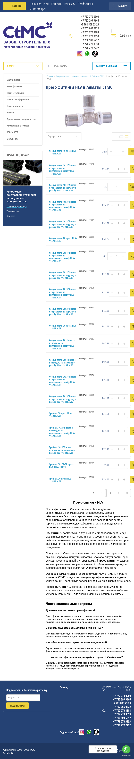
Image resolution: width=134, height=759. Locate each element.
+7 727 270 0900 (90, 16)
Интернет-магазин (62, 76)
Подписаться (17, 705)
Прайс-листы (85, 3)
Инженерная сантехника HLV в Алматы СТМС (87, 76)
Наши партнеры (39, 3)
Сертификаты (13, 79)
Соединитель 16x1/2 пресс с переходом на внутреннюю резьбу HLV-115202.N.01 (62, 169)
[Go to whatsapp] (126, 749)
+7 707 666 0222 (90, 28)
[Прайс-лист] (127, 136)
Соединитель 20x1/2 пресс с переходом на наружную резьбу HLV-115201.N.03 (62, 275)
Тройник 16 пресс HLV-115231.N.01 (60, 414)
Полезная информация (18, 99)
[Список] (121, 136)
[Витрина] (115, 136)
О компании (12, 138)
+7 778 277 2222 (90, 48)
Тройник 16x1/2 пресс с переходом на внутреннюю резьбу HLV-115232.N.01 (62, 432)
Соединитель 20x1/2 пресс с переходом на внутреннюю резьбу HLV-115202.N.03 (62, 257)
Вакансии (69, 3)
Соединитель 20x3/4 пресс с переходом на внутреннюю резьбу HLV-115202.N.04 (62, 293)
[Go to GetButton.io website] (126, 756)
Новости (11, 112)
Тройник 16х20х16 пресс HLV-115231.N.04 (61, 465)
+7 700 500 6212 (90, 40)
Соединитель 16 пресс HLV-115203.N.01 (63, 152)
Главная (50, 76)
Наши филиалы (14, 86)
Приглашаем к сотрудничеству (21, 119)
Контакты (56, 3)
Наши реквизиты (15, 106)
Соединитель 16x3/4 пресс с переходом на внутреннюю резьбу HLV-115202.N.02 (62, 206)
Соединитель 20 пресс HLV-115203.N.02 (63, 239)
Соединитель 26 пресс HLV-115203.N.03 (63, 327)
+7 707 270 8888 (90, 32)
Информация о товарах (18, 125)
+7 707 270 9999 (90, 36)
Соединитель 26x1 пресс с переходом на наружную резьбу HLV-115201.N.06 (62, 362)
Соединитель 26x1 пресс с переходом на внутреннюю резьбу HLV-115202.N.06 (62, 344)
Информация (38, 8)
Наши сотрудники (15, 92)
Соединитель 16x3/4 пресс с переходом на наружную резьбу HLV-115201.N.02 (62, 224)
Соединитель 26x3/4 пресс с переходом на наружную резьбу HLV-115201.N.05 (62, 399)
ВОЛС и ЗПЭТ (12, 132)
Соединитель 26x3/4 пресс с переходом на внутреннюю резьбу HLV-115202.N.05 (62, 381)
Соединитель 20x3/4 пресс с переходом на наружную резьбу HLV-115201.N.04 (62, 311)
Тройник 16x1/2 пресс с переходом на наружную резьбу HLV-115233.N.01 (62, 450)
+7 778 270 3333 (90, 44)
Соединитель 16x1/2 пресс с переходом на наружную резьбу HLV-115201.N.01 (62, 187)
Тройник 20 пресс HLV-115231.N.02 (60, 480)
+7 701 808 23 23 (90, 24)
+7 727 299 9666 (90, 20)
